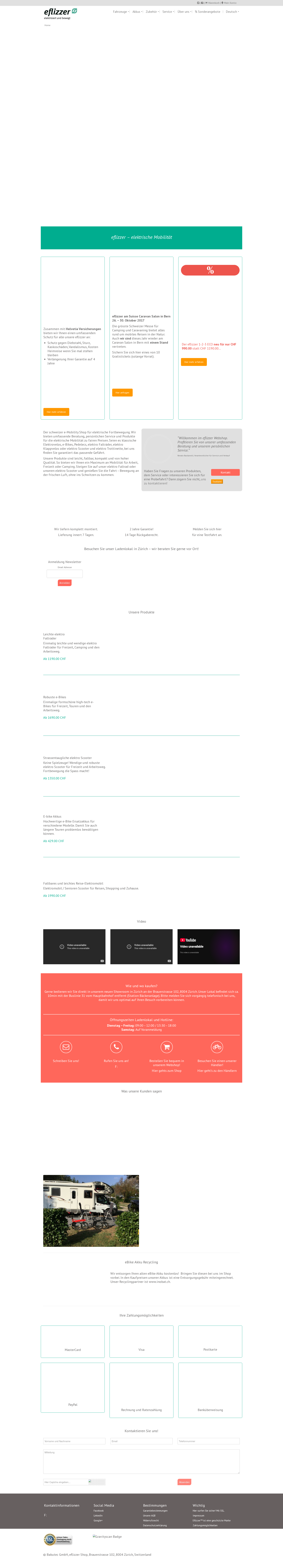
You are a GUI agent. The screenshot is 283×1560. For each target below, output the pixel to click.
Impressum (198, 1515)
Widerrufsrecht (151, 1520)
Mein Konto (230, 2)
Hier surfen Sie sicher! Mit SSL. (209, 1510)
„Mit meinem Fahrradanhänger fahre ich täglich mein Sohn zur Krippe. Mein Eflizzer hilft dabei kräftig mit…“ (116, 1110)
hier (218, 529)
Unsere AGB (149, 1515)
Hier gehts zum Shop (166, 1071)
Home (47, 25)
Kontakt (225, 472)
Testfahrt (217, 481)
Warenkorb (214, 2)
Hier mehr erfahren (56, 411)
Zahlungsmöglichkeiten (205, 1525)
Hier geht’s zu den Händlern (217, 1071)
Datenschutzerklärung (155, 1525)
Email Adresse (65, 567)
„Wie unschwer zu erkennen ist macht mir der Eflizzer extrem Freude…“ (217, 1106)
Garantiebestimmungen (155, 1510)
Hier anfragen (122, 392)
